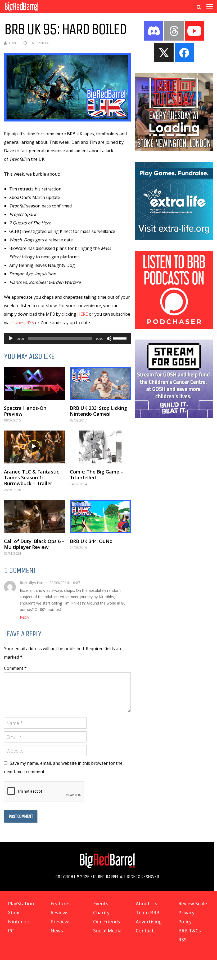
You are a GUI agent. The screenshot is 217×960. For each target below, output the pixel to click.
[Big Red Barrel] (21, 12)
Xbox (13, 912)
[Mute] (109, 338)
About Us (146, 903)
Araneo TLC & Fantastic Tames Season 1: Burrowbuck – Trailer (31, 477)
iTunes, (18, 322)
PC (11, 930)
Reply (24, 617)
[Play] (10, 338)
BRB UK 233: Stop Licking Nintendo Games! (98, 411)
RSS (30, 322)
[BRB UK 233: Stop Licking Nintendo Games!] (100, 383)
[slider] (120, 338)
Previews (61, 921)
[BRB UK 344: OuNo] (100, 516)
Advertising (149, 921)
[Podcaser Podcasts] (174, 327)
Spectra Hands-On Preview (25, 411)
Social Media (107, 930)
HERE (82, 314)
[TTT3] (174, 150)
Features (61, 903)
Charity (101, 912)
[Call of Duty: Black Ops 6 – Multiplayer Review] (34, 516)
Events (100, 903)
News (57, 930)
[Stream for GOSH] (174, 416)
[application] (67, 338)
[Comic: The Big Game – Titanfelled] (100, 447)
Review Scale (192, 903)
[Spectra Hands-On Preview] (34, 383)
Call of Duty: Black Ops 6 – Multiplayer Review (34, 544)
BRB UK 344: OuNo (91, 541)
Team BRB (147, 912)
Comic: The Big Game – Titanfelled (96, 474)
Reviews (60, 912)
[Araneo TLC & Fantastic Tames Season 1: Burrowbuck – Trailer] (34, 447)
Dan (12, 42)
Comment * (15, 668)
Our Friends (106, 921)
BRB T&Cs (189, 930)
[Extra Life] (174, 238)
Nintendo (18, 921)
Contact (145, 930)
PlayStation (21, 903)
